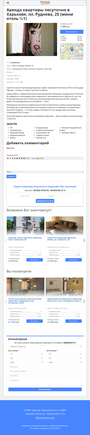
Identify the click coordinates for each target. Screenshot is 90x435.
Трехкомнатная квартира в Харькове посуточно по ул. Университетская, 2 (64, 300)
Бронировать (71, 31)
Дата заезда (13, 351)
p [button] (10, 172)
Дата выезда (52, 351)
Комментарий (12, 155)
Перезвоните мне (45, 201)
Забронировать (45, 389)
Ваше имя (10, 148)
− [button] (63, 49)
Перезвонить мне (45, 417)
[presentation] (7, 240)
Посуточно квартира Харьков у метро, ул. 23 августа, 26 (61, 239)
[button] (8, 158)
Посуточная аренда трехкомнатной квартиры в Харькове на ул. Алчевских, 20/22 (24, 301)
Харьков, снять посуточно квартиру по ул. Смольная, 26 (25, 239)
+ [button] (63, 46)
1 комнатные (15, 62)
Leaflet (73, 59)
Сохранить (11, 176)
